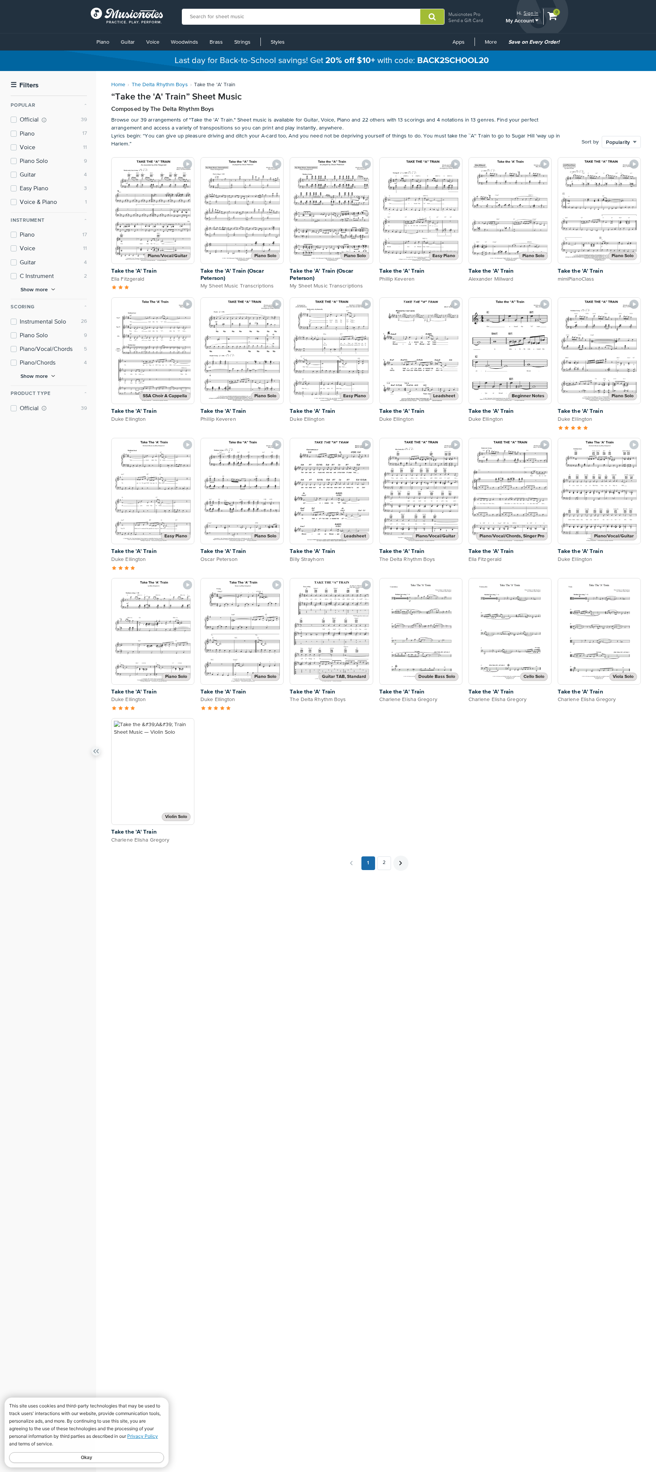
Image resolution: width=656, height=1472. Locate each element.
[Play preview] (187, 164)
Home (118, 84)
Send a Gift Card (465, 20)
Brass (216, 42)
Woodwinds (184, 42)
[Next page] (400, 863)
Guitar (128, 42)
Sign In (531, 13)
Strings (242, 42)
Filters (25, 85)
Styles (278, 42)
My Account (520, 20)
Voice (152, 42)
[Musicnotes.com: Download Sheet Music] (127, 15)
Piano (102, 42)
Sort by (590, 142)
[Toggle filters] (96, 753)
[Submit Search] (432, 16)
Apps (459, 42)
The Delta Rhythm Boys (160, 84)
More (493, 45)
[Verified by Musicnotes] (44, 120)
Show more (34, 289)
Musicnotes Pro (464, 14)
